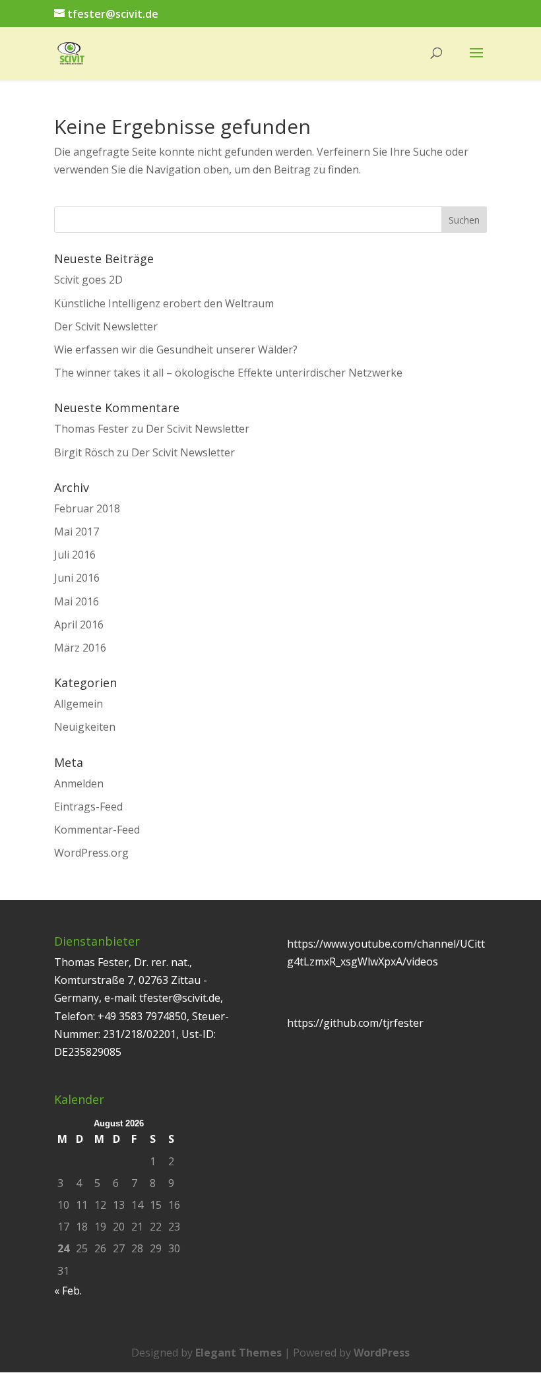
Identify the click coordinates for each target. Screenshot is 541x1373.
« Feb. (68, 1290)
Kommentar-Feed (97, 829)
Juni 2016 (77, 577)
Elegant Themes (238, 1352)
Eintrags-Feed (88, 806)
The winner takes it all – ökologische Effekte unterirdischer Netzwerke (228, 372)
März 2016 (80, 647)
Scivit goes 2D (88, 279)
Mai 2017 (76, 531)
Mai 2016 (76, 601)
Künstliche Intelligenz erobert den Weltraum (164, 303)
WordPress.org (91, 852)
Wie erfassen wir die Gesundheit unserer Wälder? (176, 349)
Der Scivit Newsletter (106, 326)
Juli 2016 (75, 554)
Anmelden (79, 783)
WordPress (382, 1352)
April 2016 (79, 624)
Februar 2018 (87, 508)
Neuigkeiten (84, 726)
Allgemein (78, 703)
